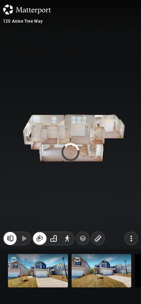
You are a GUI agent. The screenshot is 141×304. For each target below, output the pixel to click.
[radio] (40, 238)
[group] (53, 238)
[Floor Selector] (83, 238)
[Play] (23, 238)
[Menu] (131, 238)
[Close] (10, 238)
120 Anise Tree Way (23, 21)
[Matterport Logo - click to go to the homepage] (26, 9)
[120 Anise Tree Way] (70, 152)
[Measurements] (98, 238)
